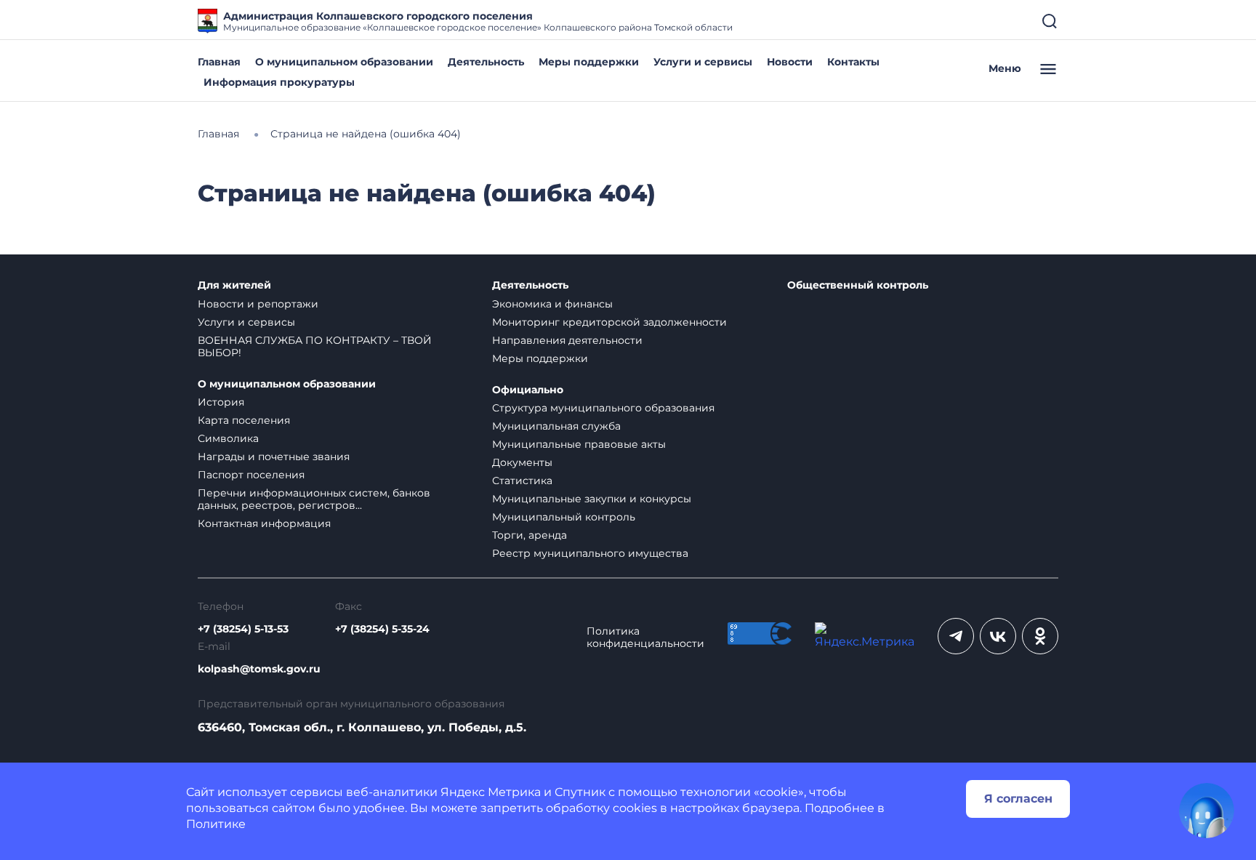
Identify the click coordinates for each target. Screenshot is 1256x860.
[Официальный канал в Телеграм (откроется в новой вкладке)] (956, 636)
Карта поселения (244, 420)
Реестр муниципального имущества (590, 553)
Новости (790, 61)
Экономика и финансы (552, 303)
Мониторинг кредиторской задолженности (609, 322)
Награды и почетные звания (274, 456)
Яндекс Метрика (490, 792)
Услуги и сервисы (702, 61)
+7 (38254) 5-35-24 (382, 629)
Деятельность (486, 61)
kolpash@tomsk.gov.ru (259, 669)
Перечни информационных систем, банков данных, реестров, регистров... (314, 499)
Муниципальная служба (556, 426)
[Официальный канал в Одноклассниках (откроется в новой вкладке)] (1040, 636)
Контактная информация (264, 523)
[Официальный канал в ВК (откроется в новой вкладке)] (998, 636)
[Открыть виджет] (1206, 810)
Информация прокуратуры (279, 82)
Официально (527, 390)
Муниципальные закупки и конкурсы (591, 498)
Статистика (522, 480)
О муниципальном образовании (344, 61)
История (221, 402)
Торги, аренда (529, 535)
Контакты (853, 61)
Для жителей (234, 285)
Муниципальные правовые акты (579, 444)
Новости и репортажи (258, 303)
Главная (219, 61)
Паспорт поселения (251, 474)
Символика (228, 438)
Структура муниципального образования (603, 407)
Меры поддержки (589, 61)
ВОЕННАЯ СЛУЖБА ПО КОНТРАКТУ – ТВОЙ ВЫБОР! (315, 346)
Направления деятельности (567, 340)
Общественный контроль (857, 285)
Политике (216, 824)
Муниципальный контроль (563, 516)
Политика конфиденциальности (645, 637)
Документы (522, 462)
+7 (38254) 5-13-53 (243, 629)
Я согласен (1018, 798)
